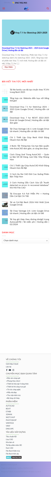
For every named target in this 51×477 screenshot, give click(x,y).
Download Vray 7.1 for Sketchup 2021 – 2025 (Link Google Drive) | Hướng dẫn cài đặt (29, 109)
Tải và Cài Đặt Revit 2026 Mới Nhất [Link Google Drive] (29, 203)
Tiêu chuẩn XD (11, 437)
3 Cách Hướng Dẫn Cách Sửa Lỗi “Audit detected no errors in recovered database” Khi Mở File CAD (29, 185)
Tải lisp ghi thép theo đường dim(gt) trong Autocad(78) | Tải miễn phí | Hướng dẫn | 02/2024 (29, 221)
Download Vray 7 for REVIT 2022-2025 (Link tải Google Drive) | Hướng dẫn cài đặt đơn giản (29, 120)
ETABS (8, 412)
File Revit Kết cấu (12, 454)
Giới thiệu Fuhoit (12, 364)
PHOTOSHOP (11, 420)
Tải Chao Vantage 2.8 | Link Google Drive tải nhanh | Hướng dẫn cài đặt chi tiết (29, 212)
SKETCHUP (10, 417)
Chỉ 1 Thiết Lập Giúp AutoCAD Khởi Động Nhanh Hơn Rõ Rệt (29, 166)
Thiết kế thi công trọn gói (16, 387)
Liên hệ (8, 367)
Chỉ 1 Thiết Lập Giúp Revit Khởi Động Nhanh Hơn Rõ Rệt (29, 138)
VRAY (8, 426)
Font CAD (9, 448)
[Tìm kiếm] (47, 8)
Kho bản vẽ (10, 442)
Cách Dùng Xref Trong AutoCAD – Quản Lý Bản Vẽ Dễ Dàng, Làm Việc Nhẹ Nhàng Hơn (29, 157)
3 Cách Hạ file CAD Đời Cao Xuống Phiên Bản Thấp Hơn (29, 175)
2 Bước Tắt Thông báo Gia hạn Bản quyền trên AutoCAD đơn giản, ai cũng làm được (29, 147)
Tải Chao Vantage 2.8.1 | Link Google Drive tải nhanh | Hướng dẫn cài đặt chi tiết (29, 130)
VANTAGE (10, 423)
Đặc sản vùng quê (13, 378)
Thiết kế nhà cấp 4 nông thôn (18, 384)
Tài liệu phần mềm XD (14, 445)
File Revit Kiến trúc (13, 451)
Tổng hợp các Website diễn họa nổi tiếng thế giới (29, 99)
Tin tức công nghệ (13, 390)
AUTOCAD (10, 406)
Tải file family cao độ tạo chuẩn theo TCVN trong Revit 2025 (29, 91)
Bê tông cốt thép (13, 398)
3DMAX (9, 414)
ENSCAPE (10, 429)
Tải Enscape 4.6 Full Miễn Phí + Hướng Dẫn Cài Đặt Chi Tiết (29, 195)
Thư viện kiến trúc (14, 395)
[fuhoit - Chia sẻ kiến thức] (25, 8)
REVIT (8, 409)
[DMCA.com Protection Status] (14, 457)
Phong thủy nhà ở (13, 381)
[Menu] (4, 8)
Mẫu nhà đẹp (12, 392)
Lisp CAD (9, 439)
